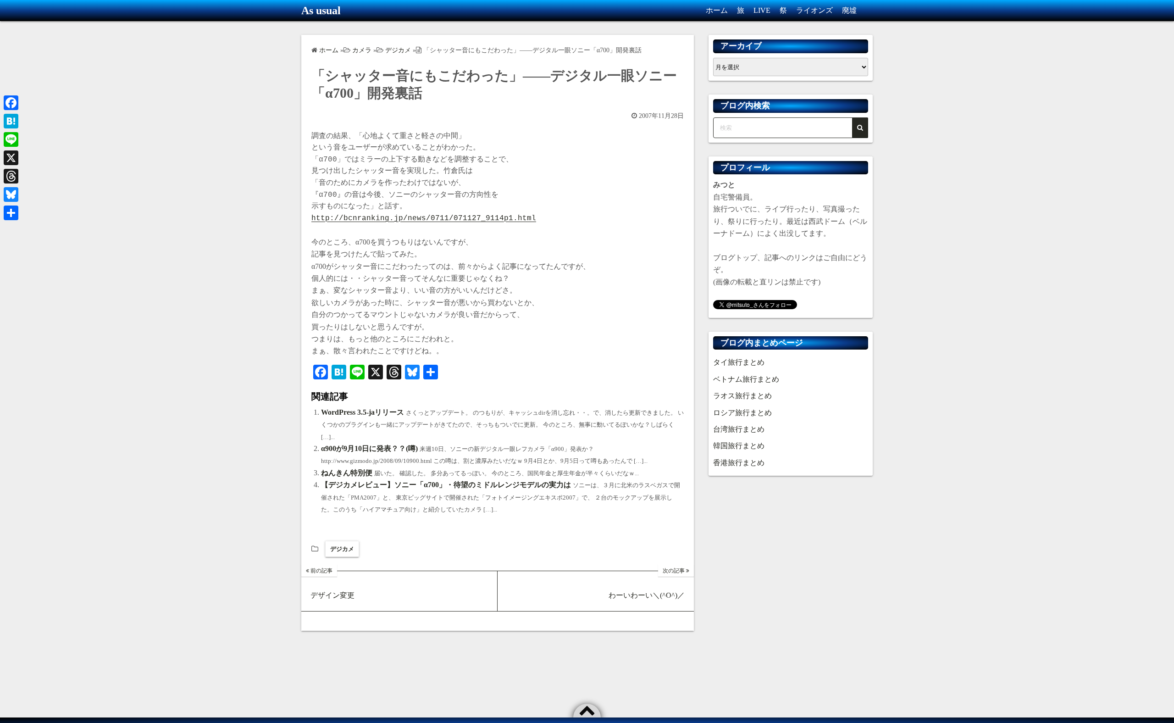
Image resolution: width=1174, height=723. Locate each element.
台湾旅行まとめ (738, 429)
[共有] (11, 213)
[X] (11, 158)
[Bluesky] (11, 194)
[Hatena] (11, 121)
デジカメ (342, 548)
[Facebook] (11, 103)
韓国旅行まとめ (738, 446)
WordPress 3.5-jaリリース (362, 412)
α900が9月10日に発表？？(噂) (369, 448)
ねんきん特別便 (346, 473)
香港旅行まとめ (738, 463)
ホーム (717, 10)
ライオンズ (814, 10)
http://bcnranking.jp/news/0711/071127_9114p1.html (423, 218)
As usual (321, 11)
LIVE (761, 10)
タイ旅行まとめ (738, 362)
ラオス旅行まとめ (742, 396)
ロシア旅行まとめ (742, 413)
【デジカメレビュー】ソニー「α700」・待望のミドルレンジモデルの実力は (446, 485)
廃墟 (849, 10)
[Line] (11, 139)
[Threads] (11, 176)
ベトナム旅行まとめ (746, 379)
